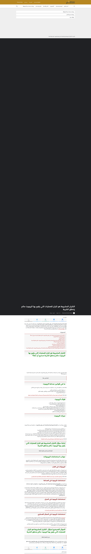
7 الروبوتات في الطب (61, 342)
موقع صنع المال (61, 328)
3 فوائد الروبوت (62, 337)
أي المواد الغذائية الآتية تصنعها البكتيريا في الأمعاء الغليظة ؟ (52, 438)
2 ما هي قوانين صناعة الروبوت (59, 336)
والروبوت (63, 517)
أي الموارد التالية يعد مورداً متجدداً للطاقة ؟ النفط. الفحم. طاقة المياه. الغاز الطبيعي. (46, 476)
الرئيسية (73, 36)
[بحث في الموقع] (17, 6)
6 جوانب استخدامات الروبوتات (59, 341)
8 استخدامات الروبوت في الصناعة (58, 344)
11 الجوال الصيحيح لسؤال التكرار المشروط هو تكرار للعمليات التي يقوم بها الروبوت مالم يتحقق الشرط (45, 347)
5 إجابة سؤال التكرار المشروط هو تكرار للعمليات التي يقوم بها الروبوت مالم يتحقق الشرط (48, 340)
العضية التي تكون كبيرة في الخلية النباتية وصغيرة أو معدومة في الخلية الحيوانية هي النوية (45, 395)
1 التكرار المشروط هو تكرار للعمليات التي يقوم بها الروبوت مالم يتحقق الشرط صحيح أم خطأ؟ (47, 335)
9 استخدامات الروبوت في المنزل (59, 345)
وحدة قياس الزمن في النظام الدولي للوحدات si (53, 510)
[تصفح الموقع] (74, 6)
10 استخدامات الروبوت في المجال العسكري (56, 346)
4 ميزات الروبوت (62, 339)
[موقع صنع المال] (70, 2)
